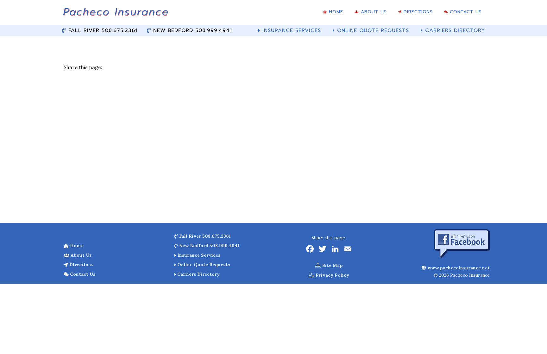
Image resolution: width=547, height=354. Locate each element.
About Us (80, 255)
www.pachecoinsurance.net (458, 268)
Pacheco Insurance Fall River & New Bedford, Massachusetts (115, 14)
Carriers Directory (198, 274)
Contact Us (82, 274)
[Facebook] (310, 249)
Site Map (332, 265)
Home (76, 245)
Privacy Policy (331, 275)
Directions (80, 264)
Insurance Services (198, 255)
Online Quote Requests (203, 264)
